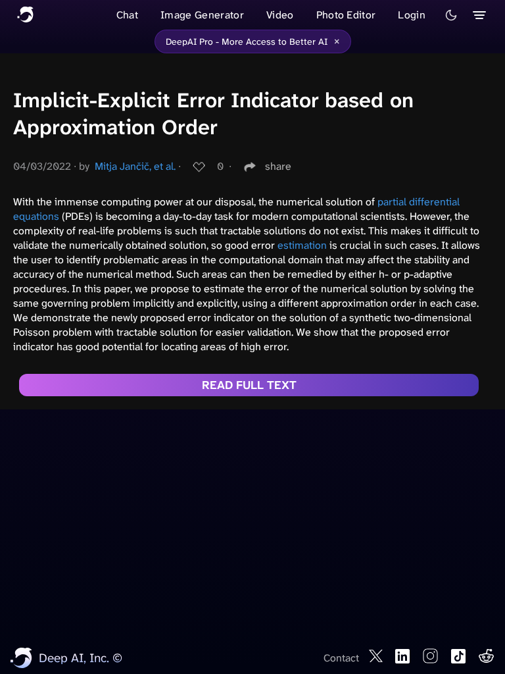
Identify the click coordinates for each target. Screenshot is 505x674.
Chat (127, 15)
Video (280, 15)
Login (411, 15)
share (278, 166)
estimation (302, 245)
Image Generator (202, 15)
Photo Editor (346, 15)
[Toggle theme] (451, 15)
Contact (341, 658)
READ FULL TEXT (249, 385)
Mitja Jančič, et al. (135, 166)
